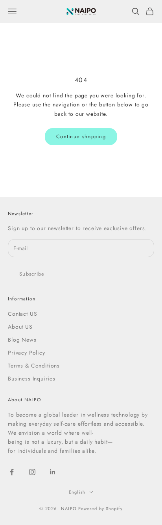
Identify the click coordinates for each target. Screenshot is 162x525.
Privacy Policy (26, 353)
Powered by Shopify (100, 508)
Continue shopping (81, 136)
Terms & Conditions (34, 366)
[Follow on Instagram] (32, 472)
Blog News (22, 340)
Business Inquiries (31, 378)
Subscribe (32, 274)
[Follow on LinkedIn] (53, 472)
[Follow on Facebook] (12, 472)
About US (20, 327)
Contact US (22, 314)
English (77, 492)
